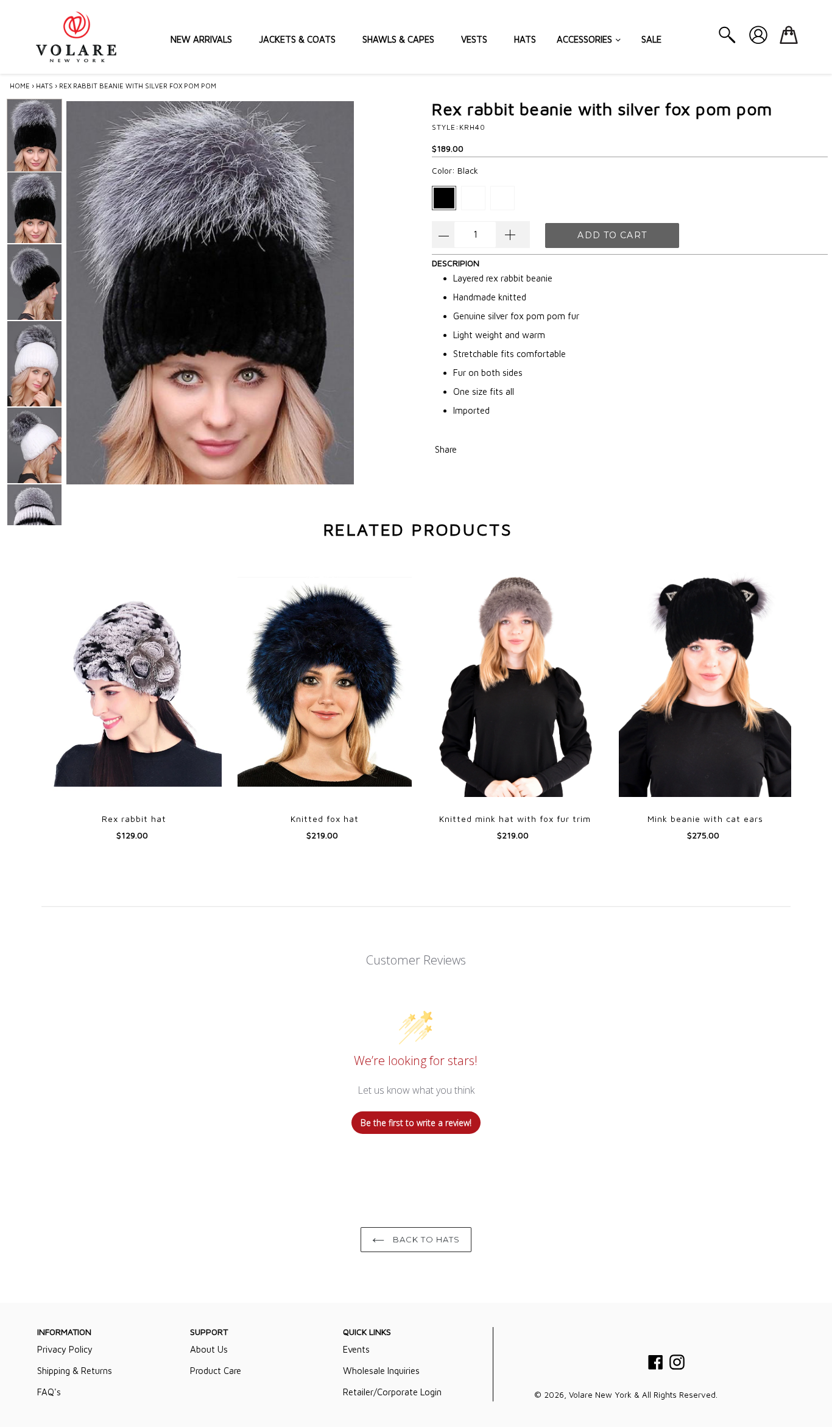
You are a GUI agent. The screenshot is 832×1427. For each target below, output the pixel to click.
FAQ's (49, 1392)
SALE (651, 39)
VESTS (474, 39)
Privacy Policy (65, 1349)
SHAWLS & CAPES (398, 39)
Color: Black (455, 170)
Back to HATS (425, 1239)
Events (356, 1349)
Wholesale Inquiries (381, 1370)
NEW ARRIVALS (201, 39)
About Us (209, 1349)
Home (20, 86)
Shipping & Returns (74, 1370)
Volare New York (600, 1395)
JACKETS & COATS (297, 39)
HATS (525, 39)
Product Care (215, 1370)
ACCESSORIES (586, 39)
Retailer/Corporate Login (392, 1392)
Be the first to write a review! (416, 1122)
